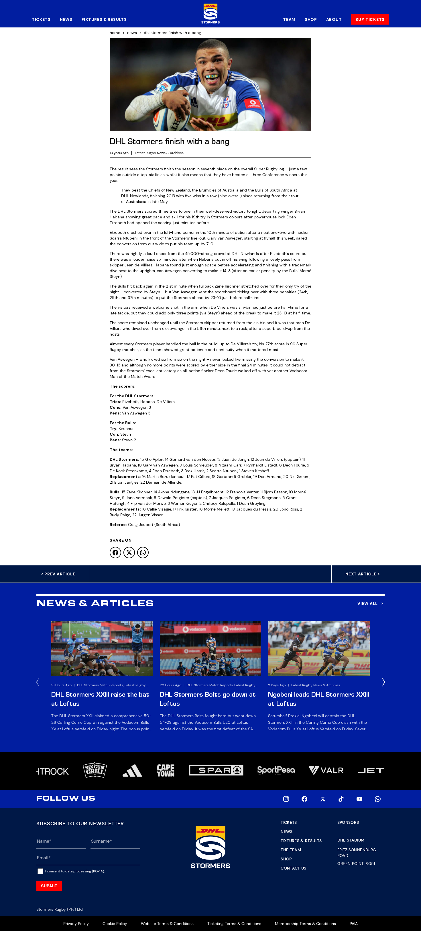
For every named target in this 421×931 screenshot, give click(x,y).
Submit (49, 886)
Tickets (41, 19)
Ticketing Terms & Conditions (234, 923)
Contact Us (293, 868)
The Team (291, 849)
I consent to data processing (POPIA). (75, 871)
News (66, 19)
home (115, 32)
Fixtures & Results (104, 19)
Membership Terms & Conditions (305, 923)
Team (289, 19)
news (132, 32)
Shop (311, 19)
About (334, 19)
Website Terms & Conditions (167, 923)
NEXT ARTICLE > (362, 574)
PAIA (354, 923)
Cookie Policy (115, 923)
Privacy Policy (76, 923)
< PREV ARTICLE (58, 574)
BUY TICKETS (370, 19)
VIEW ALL (367, 603)
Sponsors (348, 822)
